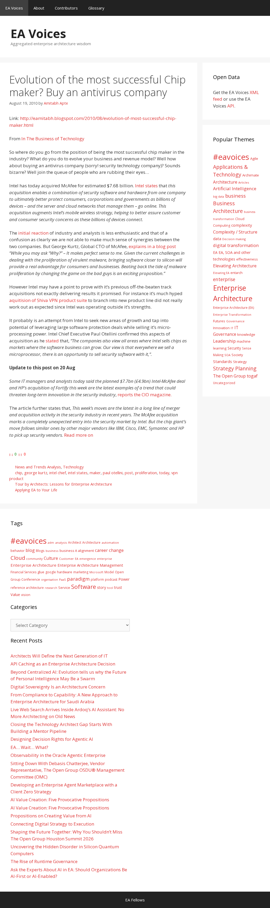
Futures (219, 321)
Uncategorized (224, 383)
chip (18, 472)
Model (109, 572)
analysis (61, 542)
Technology (73, 466)
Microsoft (96, 572)
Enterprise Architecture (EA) (233, 307)
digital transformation (236, 245)
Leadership (224, 341)
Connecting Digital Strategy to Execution (52, 824)
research (51, 588)
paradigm (78, 578)
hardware (64, 572)
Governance (235, 321)
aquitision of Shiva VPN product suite (48, 300)
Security (234, 348)
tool (110, 588)
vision (25, 595)
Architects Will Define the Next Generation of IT (59, 656)
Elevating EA (221, 273)
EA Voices (14, 8)
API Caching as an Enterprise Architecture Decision (63, 664)
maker (95, 472)
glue (40, 572)
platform (97, 579)
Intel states (146, 186)
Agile (254, 158)
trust (118, 587)
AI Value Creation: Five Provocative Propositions (60, 800)
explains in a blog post (152, 246)
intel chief (57, 472)
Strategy (240, 361)
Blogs (40, 550)
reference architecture (27, 587)
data (217, 238)
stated (53, 341)
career (101, 550)
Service (64, 587)
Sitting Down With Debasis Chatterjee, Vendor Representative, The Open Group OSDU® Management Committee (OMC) (67, 770)
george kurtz (35, 472)
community (34, 559)
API (230, 106)
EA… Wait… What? (29, 747)
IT (232, 328)
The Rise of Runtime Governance (44, 861)
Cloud (18, 557)
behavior (18, 550)
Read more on (78, 435)
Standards (222, 361)
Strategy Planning (235, 368)
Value (15, 594)
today (164, 472)
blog (30, 550)
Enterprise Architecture (33, 565)
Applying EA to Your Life (36, 489)
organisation (49, 579)
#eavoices (231, 157)
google (50, 572)
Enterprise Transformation (232, 314)
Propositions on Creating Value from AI (51, 816)
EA (215, 252)
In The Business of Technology (52, 139)
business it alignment (77, 550)
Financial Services (23, 572)
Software (83, 586)
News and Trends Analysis (38, 466)
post (129, 472)
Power (124, 579)
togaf (252, 376)
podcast (111, 579)
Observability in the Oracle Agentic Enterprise (58, 755)
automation (110, 542)
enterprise (224, 279)
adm (51, 542)
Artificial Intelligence (234, 188)
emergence (87, 559)
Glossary (96, 8)
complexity (241, 225)
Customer (66, 559)
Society (237, 354)
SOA (227, 355)
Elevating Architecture (235, 266)
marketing (80, 572)
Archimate (250, 175)
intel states (78, 472)
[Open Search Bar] (262, 8)
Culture (51, 558)
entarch (236, 272)
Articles (243, 182)
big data (218, 196)
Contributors (66, 8)
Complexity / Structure (235, 232)
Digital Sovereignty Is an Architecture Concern (58, 687)
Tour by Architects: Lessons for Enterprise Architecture (63, 484)
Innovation (221, 327)
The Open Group (229, 376)
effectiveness (247, 259)
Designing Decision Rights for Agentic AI (52, 739)
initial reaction (33, 233)
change (116, 550)
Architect (74, 542)
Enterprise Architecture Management (90, 565)
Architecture (225, 182)
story (101, 587)
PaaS (62, 579)
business (235, 195)
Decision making (234, 239)
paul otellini (113, 472)
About (38, 8)
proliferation (146, 472)
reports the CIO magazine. (145, 395)
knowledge (246, 334)
